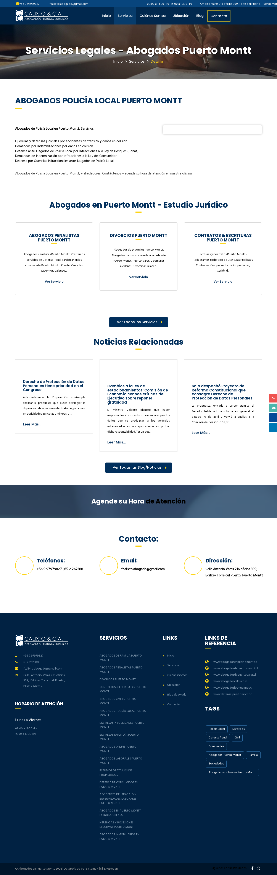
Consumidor (216, 746)
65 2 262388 (73, 569)
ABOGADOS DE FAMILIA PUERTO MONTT (121, 658)
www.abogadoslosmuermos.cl (232, 687)
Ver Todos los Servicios (137, 321)
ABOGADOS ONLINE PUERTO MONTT (118, 749)
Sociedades (216, 763)
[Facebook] (252, 869)
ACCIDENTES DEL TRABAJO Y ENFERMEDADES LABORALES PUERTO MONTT (118, 799)
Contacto (219, 16)
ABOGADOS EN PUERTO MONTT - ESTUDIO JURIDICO (121, 813)
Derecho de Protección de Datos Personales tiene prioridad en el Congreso (53, 385)
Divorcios (238, 729)
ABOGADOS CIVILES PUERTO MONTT (118, 701)
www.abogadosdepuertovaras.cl (234, 674)
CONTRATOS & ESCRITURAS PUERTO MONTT (123, 689)
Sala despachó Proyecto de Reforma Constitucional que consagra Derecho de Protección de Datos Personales (222, 392)
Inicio (106, 15)
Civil (237, 737)
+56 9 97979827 (29, 4)
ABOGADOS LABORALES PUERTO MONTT (121, 761)
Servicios (125, 15)
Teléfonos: (51, 560)
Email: (129, 560)
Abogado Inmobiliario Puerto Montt (232, 772)
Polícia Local (217, 729)
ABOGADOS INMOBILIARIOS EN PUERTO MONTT (120, 836)
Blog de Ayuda (176, 694)
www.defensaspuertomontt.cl (233, 694)
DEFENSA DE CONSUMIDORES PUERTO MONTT (119, 784)
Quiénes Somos (153, 15)
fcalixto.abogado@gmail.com (69, 4)
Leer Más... (32, 424)
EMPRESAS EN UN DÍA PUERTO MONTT (119, 737)
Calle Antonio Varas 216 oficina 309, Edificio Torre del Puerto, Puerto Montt (44, 681)
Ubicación (181, 15)
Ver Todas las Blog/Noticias (137, 467)
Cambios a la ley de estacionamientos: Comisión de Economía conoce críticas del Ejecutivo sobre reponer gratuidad (137, 394)
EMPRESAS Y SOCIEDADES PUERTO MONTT (122, 725)
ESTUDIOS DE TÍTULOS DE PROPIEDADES (116, 772)
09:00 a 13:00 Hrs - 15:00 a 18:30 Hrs (169, 4)
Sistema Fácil (94, 868)
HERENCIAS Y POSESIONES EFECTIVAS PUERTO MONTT (117, 824)
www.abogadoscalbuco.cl (230, 681)
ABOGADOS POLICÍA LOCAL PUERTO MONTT (123, 713)
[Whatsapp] (258, 869)
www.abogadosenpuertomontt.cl (235, 662)
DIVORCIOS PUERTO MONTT (118, 679)
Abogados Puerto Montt (225, 755)
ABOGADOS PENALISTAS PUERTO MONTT (121, 670)
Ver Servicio (54, 281)
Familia (253, 755)
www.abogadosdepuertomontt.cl (235, 668)
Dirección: (219, 560)
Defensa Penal (218, 737)
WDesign (112, 868)
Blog (200, 15)
